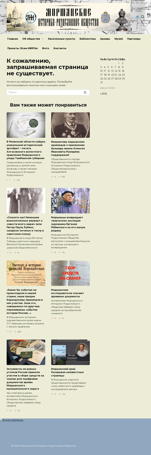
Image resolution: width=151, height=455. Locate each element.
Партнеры (134, 38)
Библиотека (88, 38)
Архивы (105, 38)
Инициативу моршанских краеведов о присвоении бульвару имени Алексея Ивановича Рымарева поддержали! (68, 148)
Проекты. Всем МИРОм (22, 48)
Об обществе (31, 38)
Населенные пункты (61, 38)
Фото (45, 48)
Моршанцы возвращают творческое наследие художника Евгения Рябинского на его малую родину (68, 224)
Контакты (60, 48)
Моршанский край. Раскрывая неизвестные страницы (67, 372)
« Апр (103, 93)
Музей (119, 38)
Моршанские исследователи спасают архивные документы (67, 293)
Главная (12, 38)
